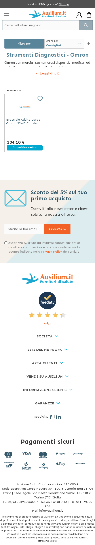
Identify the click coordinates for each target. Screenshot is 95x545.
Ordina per (52, 41)
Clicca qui (64, 4)
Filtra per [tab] (24, 43)
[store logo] (47, 14)
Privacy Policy (51, 251)
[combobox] (47, 25)
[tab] (47, 336)
